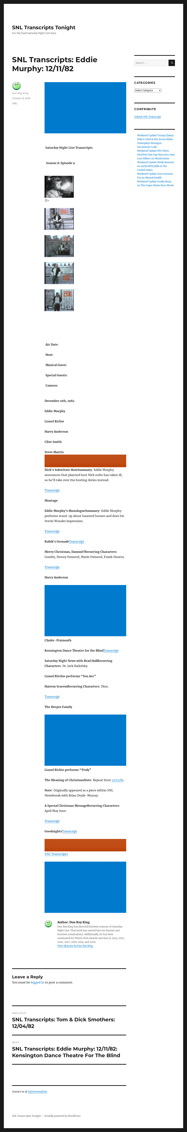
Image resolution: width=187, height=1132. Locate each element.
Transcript (52, 490)
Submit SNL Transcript (147, 116)
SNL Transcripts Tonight (43, 27)
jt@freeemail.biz (37, 1091)
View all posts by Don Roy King (75, 945)
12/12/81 (117, 780)
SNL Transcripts (56, 854)
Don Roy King (20, 93)
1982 (14, 103)
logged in (37, 982)
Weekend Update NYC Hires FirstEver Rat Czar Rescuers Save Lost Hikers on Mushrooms (156, 154)
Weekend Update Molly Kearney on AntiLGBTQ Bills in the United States (155, 166)
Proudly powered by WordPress (62, 1116)
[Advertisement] (86, 108)
